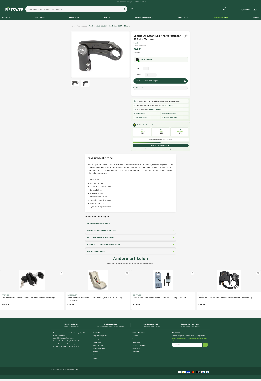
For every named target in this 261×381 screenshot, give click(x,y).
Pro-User (5, 295)
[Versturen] (205, 345)
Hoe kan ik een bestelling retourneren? (130, 237)
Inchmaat (95, 351)
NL (254, 9)
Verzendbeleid (136, 348)
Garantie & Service (98, 345)
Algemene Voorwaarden (139, 345)
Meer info (186, 125)
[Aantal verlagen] (146, 75)
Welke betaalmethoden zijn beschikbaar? (130, 231)
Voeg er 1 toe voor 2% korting (160, 145)
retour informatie (168, 105)
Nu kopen (139, 88)
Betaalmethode (97, 342)
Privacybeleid (136, 342)
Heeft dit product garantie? (130, 251)
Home (73, 26)
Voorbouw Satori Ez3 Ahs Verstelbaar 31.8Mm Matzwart (110, 26)
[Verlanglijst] (132, 9)
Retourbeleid (135, 351)
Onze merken (136, 339)
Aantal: (138, 74)
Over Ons (135, 335)
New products (82, 26)
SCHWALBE (137, 295)
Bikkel (135, 43)
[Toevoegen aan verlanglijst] (186, 36)
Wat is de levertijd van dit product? (130, 224)
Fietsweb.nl (59, 370)
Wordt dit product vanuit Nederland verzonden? (130, 244)
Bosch (201, 295)
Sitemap (95, 358)
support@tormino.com (67, 338)
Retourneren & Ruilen (99, 348)
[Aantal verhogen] (155, 75)
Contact (95, 355)
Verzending (96, 339)
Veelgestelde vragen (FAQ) (100, 335)
